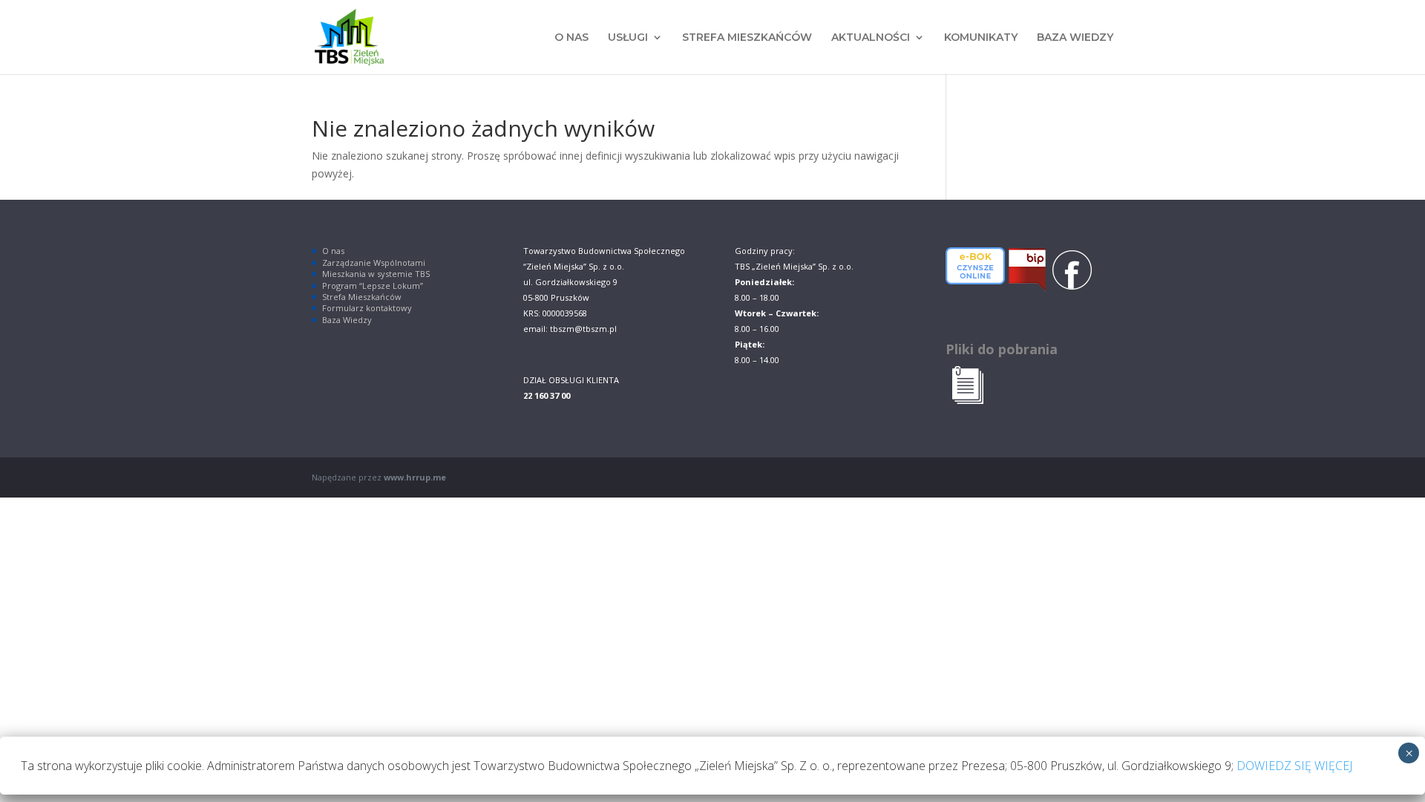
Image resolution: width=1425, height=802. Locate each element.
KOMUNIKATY (981, 38)
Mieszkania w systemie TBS (376, 273)
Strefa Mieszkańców (362, 296)
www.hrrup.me (415, 477)
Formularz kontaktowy (367, 307)
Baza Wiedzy (347, 319)
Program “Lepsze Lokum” (372, 285)
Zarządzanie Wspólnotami (373, 262)
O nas (333, 250)
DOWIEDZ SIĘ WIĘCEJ (1294, 765)
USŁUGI (628, 38)
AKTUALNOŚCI (870, 38)
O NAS (571, 38)
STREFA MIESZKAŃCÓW (747, 38)
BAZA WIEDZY (1075, 38)
